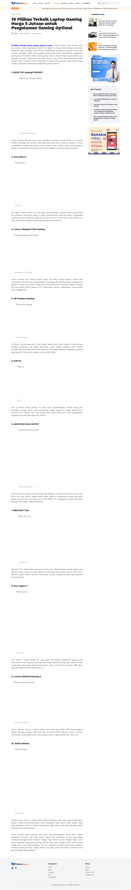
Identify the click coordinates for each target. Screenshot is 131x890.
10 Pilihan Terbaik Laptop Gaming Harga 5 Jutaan (31, 45)
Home (35, 3)
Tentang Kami (89, 874)
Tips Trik (47, 3)
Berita (41, 3)
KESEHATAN (52, 877)
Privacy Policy (89, 872)
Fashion (77, 3)
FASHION (51, 872)
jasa (49, 874)
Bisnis (71, 3)
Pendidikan (86, 3)
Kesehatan (64, 3)
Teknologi (55, 3)
